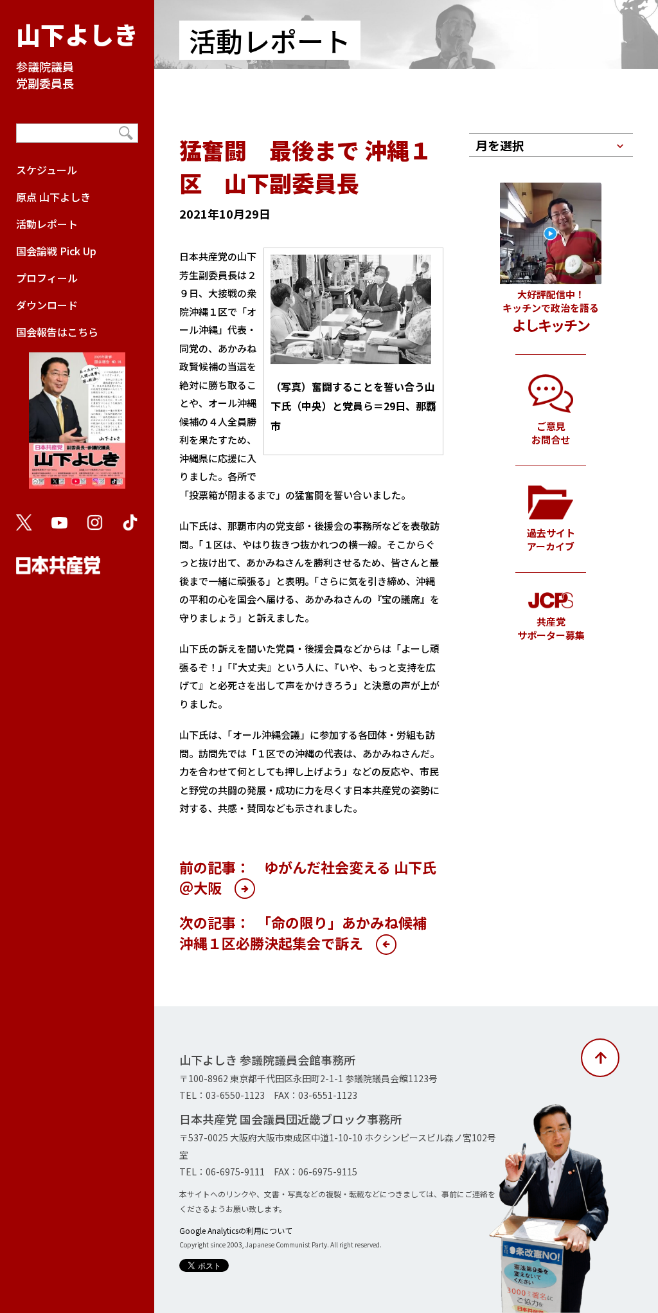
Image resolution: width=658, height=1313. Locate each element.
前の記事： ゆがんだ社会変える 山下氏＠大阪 (307, 877)
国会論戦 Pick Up (56, 250)
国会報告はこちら (57, 332)
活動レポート (47, 223)
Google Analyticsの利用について (235, 1230)
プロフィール (47, 277)
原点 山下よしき (53, 196)
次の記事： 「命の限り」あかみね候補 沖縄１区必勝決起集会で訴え (310, 932)
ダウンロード (47, 304)
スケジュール (46, 169)
